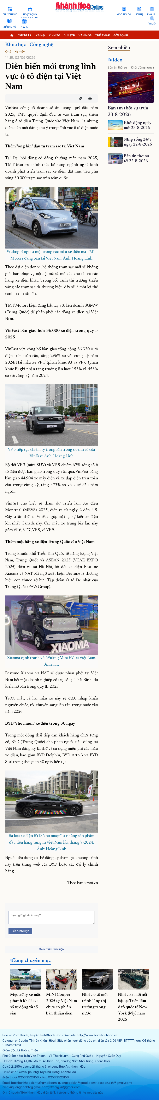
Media (24, 27)
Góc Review (124, 14)
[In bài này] (89, 99)
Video (115, 60)
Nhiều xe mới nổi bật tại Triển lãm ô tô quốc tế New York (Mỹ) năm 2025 (132, 1007)
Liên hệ (139, 14)
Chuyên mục (9, 14)
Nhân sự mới (9, 27)
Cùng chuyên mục (31, 960)
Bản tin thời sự (117, 67)
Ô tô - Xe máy (15, 52)
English (152, 14)
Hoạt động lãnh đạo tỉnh (30, 16)
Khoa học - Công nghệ (29, 44)
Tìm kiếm (152, 23)
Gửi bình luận (20, 931)
